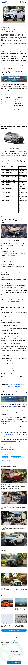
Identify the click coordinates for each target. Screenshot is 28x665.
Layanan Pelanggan (5, 642)
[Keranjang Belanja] (23, 2)
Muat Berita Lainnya (14, 630)
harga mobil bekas (6, 460)
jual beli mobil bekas (16, 457)
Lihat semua (24, 595)
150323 (16, 642)
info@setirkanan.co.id (19, 640)
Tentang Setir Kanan (5, 640)
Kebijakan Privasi (4, 659)
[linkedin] (7, 31)
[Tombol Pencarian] (20, 2)
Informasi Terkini (4, 644)
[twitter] (12, 31)
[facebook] (9, 31)
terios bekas (5, 457)
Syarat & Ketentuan (12, 659)
